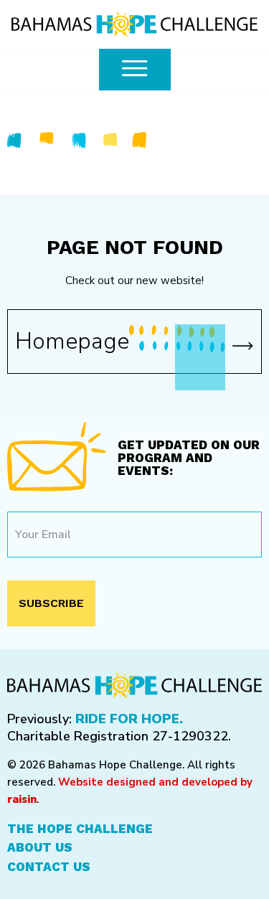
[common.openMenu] (135, 69)
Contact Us (48, 867)
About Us (39, 847)
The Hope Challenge (80, 829)
